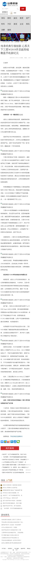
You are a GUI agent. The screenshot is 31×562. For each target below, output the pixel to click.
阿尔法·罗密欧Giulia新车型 (10, 487)
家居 (15, 24)
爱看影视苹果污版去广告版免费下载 (12, 490)
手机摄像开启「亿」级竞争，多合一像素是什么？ (15, 467)
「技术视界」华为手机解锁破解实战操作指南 (14, 457)
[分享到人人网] (15, 441)
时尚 (3, 24)
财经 (9, 18)
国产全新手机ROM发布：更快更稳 (12, 500)
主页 (12, 41)
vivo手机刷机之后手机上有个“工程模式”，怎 (14, 462)
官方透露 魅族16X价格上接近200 (10, 535)
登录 (15, 13)
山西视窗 (17, 41)
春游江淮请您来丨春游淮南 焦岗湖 (12, 485)
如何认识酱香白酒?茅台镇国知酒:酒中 (11, 543)
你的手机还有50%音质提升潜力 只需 (11, 530)
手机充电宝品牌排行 (16, 436)
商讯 (28, 24)
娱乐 (15, 18)
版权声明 (23, 548)
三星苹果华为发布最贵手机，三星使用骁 (12, 532)
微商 (9, 30)
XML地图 (16, 548)
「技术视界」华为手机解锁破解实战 (12, 508)
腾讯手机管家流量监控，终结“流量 (12, 503)
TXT (16, 550)
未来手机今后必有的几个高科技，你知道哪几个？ (15, 459)
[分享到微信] (18, 441)
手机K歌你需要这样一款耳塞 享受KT (11, 540)
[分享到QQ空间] (5, 441)
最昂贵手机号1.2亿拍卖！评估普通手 (11, 524)
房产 (28, 18)
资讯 (3, 18)
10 (1, 508)
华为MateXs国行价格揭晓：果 (11, 492)
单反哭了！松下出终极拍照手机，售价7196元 (14, 454)
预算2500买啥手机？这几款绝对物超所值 (13, 472)
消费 (3, 30)
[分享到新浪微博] (8, 441)
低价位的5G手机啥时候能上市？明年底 (12, 470)
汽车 (9, 24)
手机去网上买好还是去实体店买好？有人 (12, 522)
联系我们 (10, 548)
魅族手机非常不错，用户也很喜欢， (12, 505)
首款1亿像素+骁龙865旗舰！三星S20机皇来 (13, 464)
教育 (21, 18)
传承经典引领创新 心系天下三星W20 (11, 519)
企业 (21, 24)
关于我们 (4, 548)
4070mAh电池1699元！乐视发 (9, 527)
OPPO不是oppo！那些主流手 (10, 498)
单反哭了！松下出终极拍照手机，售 (12, 495)
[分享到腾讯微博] (11, 441)
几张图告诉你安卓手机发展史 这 (10, 537)
